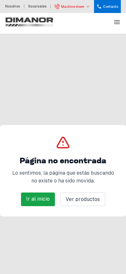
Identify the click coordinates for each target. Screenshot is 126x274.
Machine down (72, 6)
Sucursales (37, 6)
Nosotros (12, 6)
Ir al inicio (38, 199)
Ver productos (83, 199)
